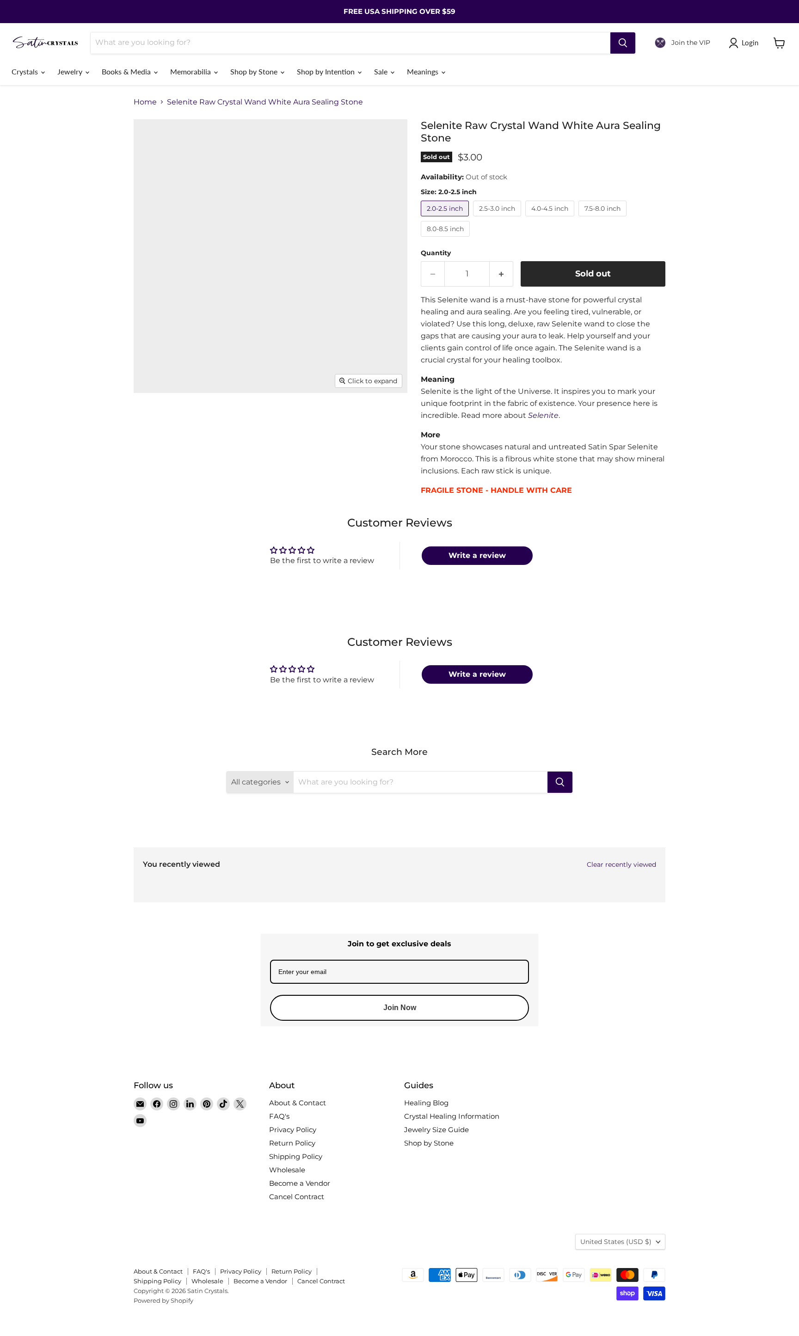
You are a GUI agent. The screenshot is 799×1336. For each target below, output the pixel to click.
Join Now (399, 1007)
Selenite (543, 415)
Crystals (26, 71)
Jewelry (70, 71)
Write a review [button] (477, 555)
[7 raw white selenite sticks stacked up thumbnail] (347, 459)
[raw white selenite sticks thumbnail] (319, 419)
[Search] (622, 43)
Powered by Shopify (163, 1300)
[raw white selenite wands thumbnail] (359, 419)
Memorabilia (191, 71)
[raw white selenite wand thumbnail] (190, 459)
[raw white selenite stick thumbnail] (151, 419)
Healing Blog (426, 1102)
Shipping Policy (295, 1156)
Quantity (436, 253)
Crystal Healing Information (451, 1116)
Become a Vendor (299, 1183)
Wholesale (287, 1169)
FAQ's (279, 1116)
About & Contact (297, 1102)
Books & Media (127, 71)
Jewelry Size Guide (436, 1129)
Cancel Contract (296, 1196)
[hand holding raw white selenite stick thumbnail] (190, 419)
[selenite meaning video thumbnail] (157, 498)
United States (615, 1242)
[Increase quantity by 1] (501, 274)
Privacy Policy (292, 1129)
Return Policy (292, 1143)
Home (145, 102)
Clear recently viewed (621, 864)
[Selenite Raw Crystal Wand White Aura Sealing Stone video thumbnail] (235, 419)
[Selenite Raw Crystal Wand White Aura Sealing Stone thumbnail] (280, 419)
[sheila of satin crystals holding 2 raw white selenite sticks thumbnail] (308, 459)
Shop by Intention (326, 71)
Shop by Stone (254, 71)
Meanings (423, 71)
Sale (381, 71)
